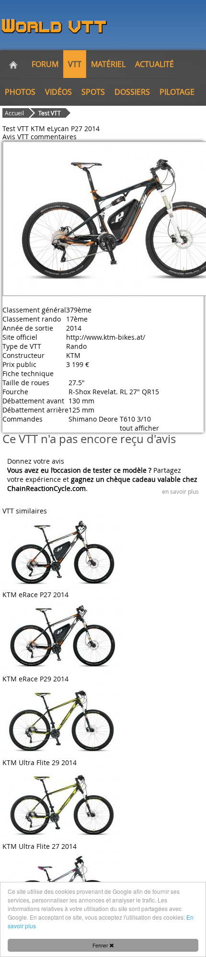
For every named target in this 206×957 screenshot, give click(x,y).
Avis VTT (15, 136)
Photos (20, 92)
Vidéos (58, 92)
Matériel (108, 64)
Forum (45, 64)
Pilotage (177, 92)
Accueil (14, 113)
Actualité (154, 64)
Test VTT (49, 113)
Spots (93, 92)
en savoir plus (180, 491)
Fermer (100, 945)
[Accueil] (13, 64)
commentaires (54, 136)
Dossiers (132, 92)
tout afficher (139, 428)
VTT (74, 64)
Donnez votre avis (35, 461)
